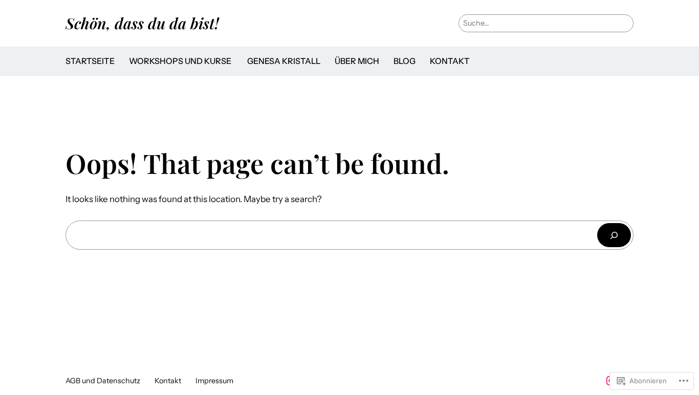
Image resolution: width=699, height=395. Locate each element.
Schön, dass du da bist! (142, 23)
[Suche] (614, 235)
